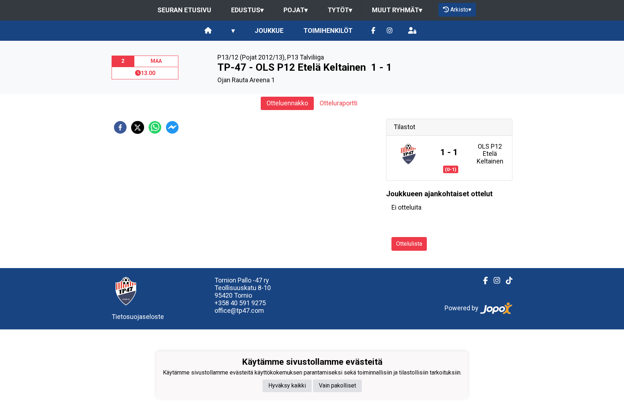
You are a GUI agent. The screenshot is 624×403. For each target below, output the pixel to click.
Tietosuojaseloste (138, 316)
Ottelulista (409, 243)
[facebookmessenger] (172, 127)
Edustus (247, 10)
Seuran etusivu (184, 10)
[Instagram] (389, 31)
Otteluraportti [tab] (339, 103)
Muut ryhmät (397, 10)
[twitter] (137, 127)
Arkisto (460, 9)
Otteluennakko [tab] (287, 103)
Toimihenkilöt (327, 30)
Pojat (295, 10)
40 (234, 303)
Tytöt (340, 10)
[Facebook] (373, 31)
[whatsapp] (154, 127)
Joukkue (269, 30)
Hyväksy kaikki (287, 385)
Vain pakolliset (337, 385)
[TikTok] (506, 281)
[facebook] (120, 127)
